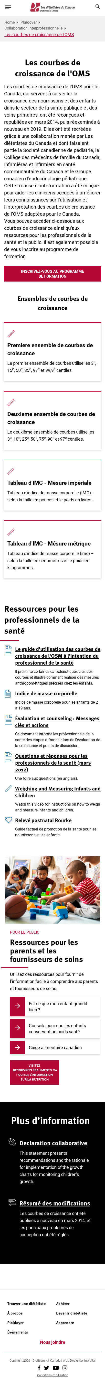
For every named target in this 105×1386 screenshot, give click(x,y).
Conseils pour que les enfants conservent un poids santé (57, 1028)
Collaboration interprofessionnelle (33, 27)
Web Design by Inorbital (79, 1360)
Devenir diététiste (71, 1313)
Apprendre (65, 1322)
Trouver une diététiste (26, 1303)
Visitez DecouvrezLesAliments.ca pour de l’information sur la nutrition (35, 1072)
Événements (17, 1332)
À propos (15, 1313)
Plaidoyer (29, 22)
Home (9, 22)
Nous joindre (52, 1342)
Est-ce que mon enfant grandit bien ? (58, 1006)
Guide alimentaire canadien (55, 1047)
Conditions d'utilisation (52, 1375)
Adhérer (63, 1303)
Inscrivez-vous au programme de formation (52, 274)
